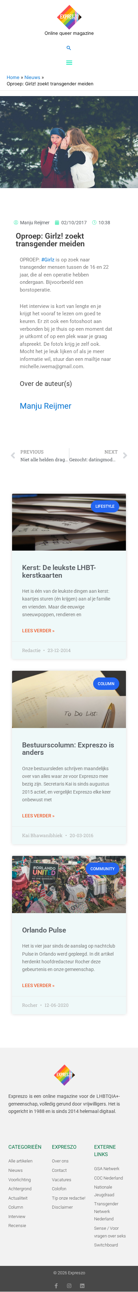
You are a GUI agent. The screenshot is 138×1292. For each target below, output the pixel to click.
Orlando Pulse (44, 930)
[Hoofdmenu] (69, 63)
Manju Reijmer (45, 406)
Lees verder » (38, 630)
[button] (69, 48)
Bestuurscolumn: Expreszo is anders (68, 749)
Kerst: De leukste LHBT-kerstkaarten (59, 571)
